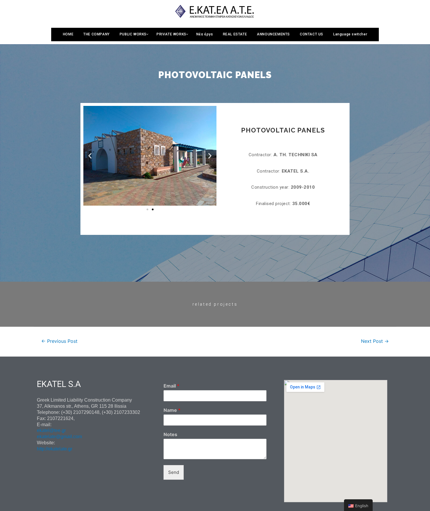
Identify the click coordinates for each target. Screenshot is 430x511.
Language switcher (350, 34)
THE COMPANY (96, 34)
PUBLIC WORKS (133, 34)
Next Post (375, 341)
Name (172, 410)
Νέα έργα (204, 34)
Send (173, 472)
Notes (170, 434)
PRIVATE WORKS (171, 34)
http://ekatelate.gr (54, 448)
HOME (68, 34)
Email (171, 386)
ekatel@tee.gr (51, 430)
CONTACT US (311, 34)
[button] (147, 209)
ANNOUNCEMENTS (273, 34)
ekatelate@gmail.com (59, 436)
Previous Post (59, 341)
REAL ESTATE (235, 34)
